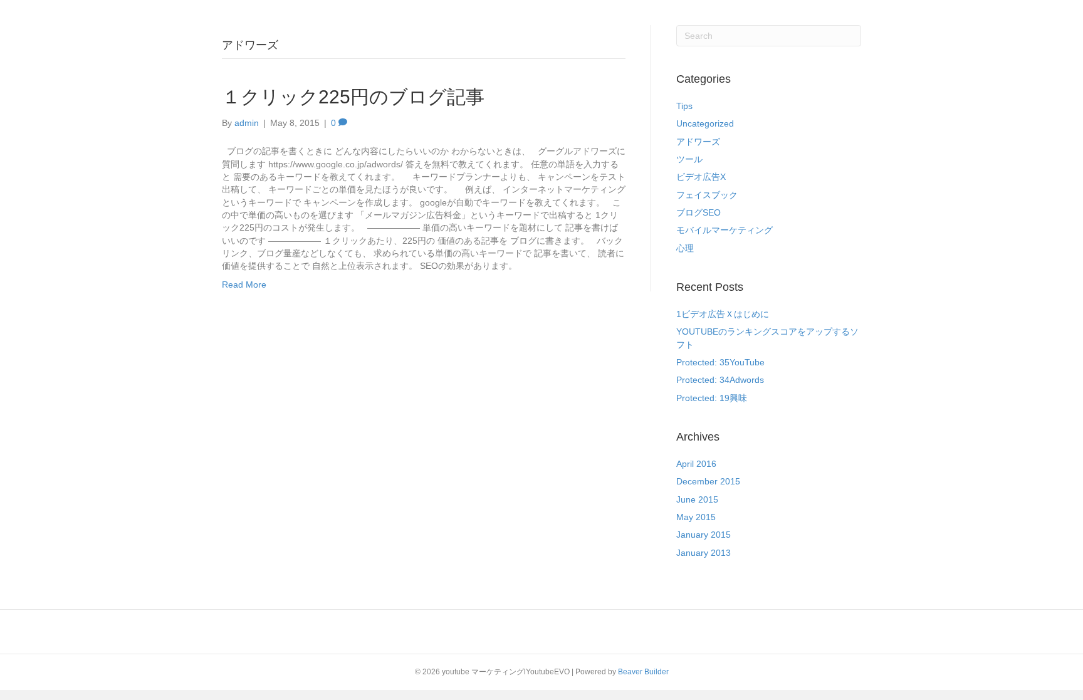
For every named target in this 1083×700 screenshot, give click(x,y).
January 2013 (703, 553)
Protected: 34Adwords (720, 380)
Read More (244, 284)
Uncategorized (705, 123)
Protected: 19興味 (711, 398)
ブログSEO (698, 212)
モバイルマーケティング (724, 230)
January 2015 (703, 535)
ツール (689, 159)
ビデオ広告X (701, 177)
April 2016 (696, 464)
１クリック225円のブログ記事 (353, 96)
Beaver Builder (643, 671)
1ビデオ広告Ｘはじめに (722, 314)
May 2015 (696, 517)
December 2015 (708, 481)
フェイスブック (707, 195)
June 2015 (697, 499)
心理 (685, 248)
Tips (684, 106)
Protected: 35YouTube (720, 362)
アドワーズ (698, 142)
